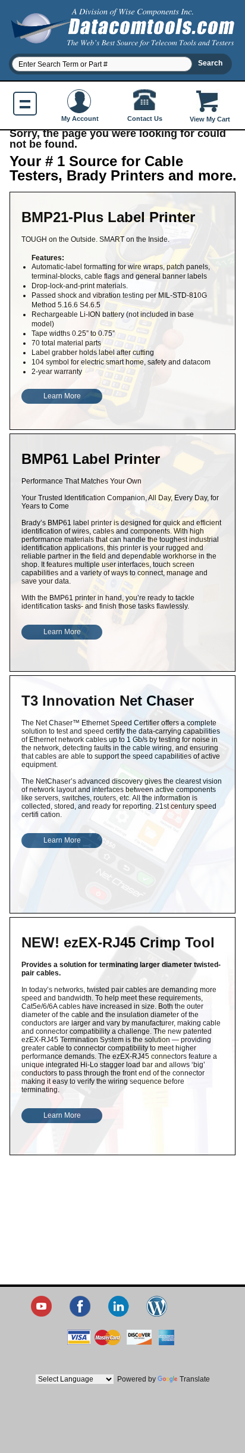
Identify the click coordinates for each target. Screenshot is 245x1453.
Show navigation (25, 104)
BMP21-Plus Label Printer (108, 217)
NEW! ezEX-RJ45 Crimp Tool (118, 942)
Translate (195, 1379)
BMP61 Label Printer (90, 459)
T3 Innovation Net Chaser (107, 701)
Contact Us (144, 118)
